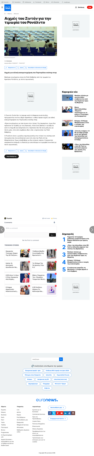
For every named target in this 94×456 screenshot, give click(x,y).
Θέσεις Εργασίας (37, 429)
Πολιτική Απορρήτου (38, 424)
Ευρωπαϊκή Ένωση (63, 375)
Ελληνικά (5, 2)
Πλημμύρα (46, 384)
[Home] (5, 13)
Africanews (20, 427)
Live (89, 7)
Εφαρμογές (20, 422)
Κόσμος (3, 412)
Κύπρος (29, 379)
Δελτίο (19, 412)
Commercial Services (38, 414)
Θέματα (3, 406)
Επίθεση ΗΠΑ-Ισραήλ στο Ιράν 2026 (57, 370)
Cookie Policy (36, 421)
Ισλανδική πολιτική (60, 379)
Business (3, 415)
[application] (30, 41)
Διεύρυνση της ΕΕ (43, 379)
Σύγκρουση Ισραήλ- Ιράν (33, 370)
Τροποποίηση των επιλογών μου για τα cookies (38, 439)
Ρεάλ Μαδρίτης (12, 156)
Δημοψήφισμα (33, 384)
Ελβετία (47, 388)
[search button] (62, 2)
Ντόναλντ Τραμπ (60, 384)
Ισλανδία (49, 375)
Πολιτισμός (4, 427)
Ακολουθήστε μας (22, 420)
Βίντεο (3, 430)
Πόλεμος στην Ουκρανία (33, 375)
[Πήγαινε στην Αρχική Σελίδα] (7, 7)
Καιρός (19, 415)
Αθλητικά (16, 13)
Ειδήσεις (10, 13)
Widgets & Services (22, 425)
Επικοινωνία (36, 426)
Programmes (5, 432)
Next (2, 420)
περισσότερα (36, 406)
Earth (2, 417)
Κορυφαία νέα (69, 92)
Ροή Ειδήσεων (21, 417)
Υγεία (2, 422)
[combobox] (72, 2)
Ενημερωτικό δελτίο (57, 418)
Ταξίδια (3, 425)
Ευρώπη (3, 410)
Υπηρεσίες (20, 406)
